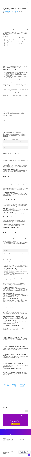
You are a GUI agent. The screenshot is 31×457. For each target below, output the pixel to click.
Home (4, 11)
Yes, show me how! (15, 423)
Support (4, 446)
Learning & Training (8, 11)
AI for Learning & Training (15, 11)
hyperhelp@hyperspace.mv (6, 449)
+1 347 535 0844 (6, 450)
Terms (4, 447)
